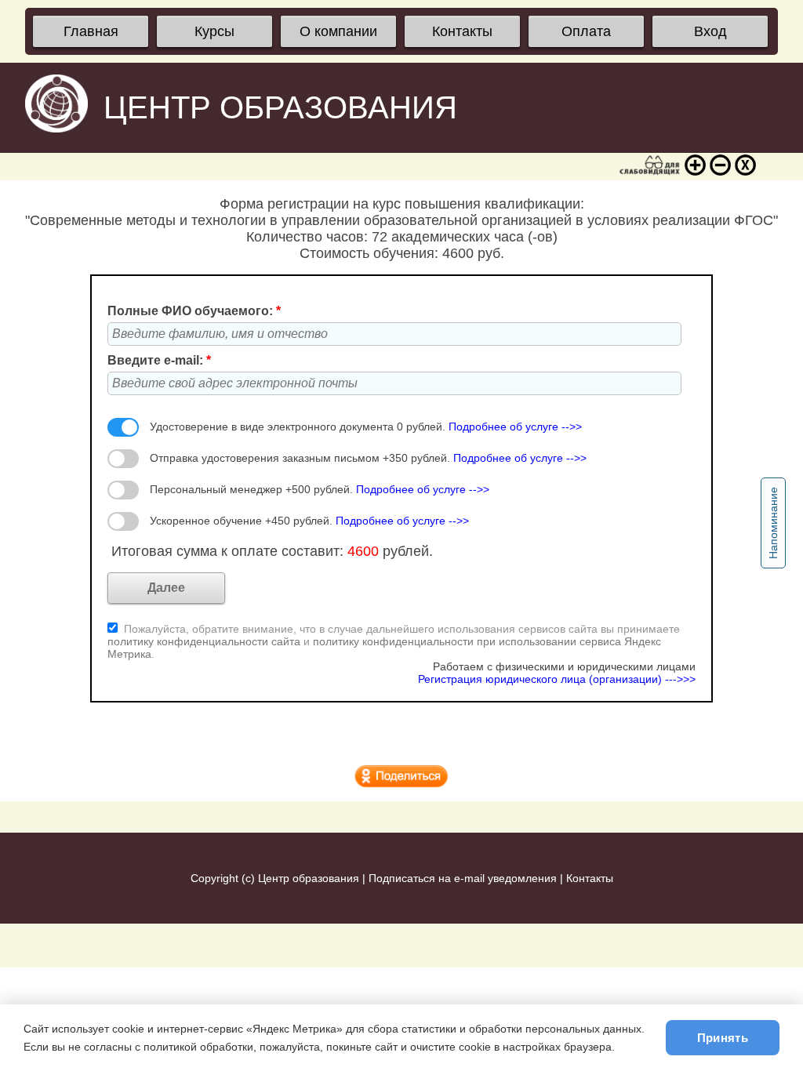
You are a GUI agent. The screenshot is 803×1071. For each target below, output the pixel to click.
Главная (91, 31)
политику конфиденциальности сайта (203, 641)
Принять (722, 1037)
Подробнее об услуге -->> (515, 426)
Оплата (586, 31)
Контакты (462, 31)
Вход (710, 31)
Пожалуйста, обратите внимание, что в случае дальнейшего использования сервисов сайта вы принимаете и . (393, 641)
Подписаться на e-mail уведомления (463, 878)
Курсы (214, 31)
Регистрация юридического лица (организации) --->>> (557, 679)
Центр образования (308, 878)
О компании (338, 31)
